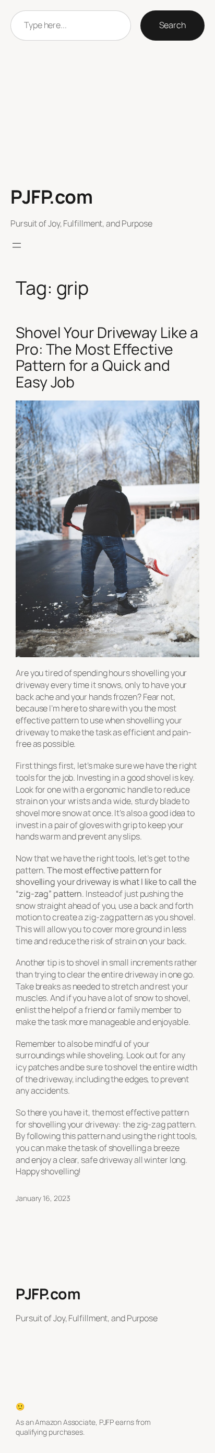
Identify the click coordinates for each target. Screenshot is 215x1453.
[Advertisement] (107, 114)
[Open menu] (16, 245)
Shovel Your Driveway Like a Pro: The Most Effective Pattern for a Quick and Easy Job (107, 357)
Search (172, 25)
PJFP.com (51, 196)
